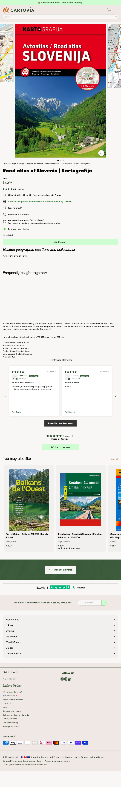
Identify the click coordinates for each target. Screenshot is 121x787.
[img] (18, 372)
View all (114, 459)
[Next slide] (115, 395)
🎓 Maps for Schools (11, 726)
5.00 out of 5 (68, 436)
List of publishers (10, 719)
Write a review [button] (60, 447)
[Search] (116, 16)
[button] (9, 189)
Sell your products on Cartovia (16, 715)
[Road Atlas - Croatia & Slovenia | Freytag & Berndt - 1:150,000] (80, 508)
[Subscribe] (104, 603)
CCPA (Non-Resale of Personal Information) (25, 764)
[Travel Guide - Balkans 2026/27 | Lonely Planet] (28, 507)
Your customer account (13, 699)
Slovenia (23, 256)
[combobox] (60, 16)
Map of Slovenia (10, 256)
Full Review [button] (17, 412)
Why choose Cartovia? (12, 692)
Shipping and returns (12, 711)
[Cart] (109, 9)
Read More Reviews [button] (60, 423)
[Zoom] (101, 153)
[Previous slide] (5, 395)
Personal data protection (57, 761)
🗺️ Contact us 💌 (10, 696)
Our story (7, 703)
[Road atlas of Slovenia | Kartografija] (60, 293)
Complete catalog (10, 723)
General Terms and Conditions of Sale (22, 761)
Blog (5, 707)
